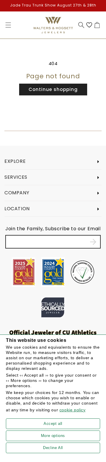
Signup (93, 242)
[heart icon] (89, 25)
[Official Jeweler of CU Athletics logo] (53, 332)
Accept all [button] (53, 423)
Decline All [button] (53, 448)
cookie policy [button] (72, 410)
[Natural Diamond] (82, 272)
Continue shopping (53, 89)
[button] (8, 25)
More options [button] (53, 435)
